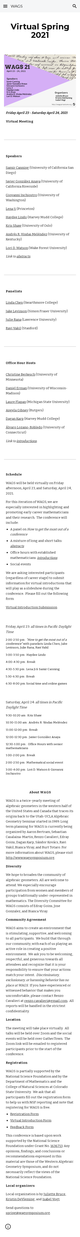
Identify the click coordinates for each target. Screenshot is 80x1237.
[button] (5, 6)
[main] (40, 31)
